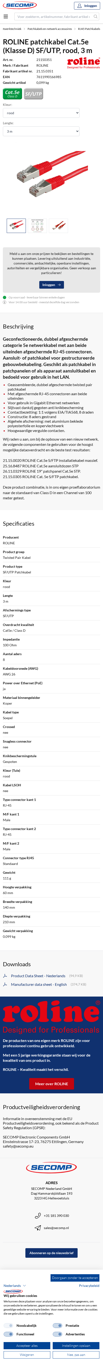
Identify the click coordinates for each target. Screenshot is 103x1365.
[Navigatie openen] (5, 16)
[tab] (16, 226)
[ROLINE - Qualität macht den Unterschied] (51, 1017)
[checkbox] (8, 1325)
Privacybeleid (89, 1286)
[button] (15, 1286)
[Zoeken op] (95, 16)
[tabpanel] (51, 178)
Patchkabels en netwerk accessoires (50, 29)
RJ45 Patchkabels (89, 29)
